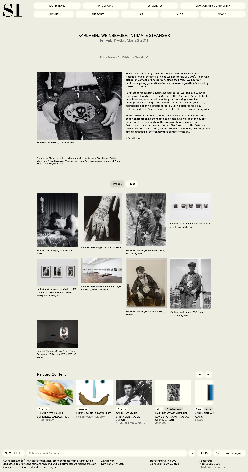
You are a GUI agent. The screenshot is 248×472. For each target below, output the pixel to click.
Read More (134, 138)
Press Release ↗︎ (109, 57)
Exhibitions (57, 5)
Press (131, 183)
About (53, 14)
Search (223, 14)
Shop (179, 14)
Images (117, 183)
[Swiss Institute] (12, 10)
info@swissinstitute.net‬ (213, 467)
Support (97, 14)
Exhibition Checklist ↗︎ (135, 57)
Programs (105, 5)
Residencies (154, 5)
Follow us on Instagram (229, 453)
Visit (140, 14)
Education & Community (213, 5)
